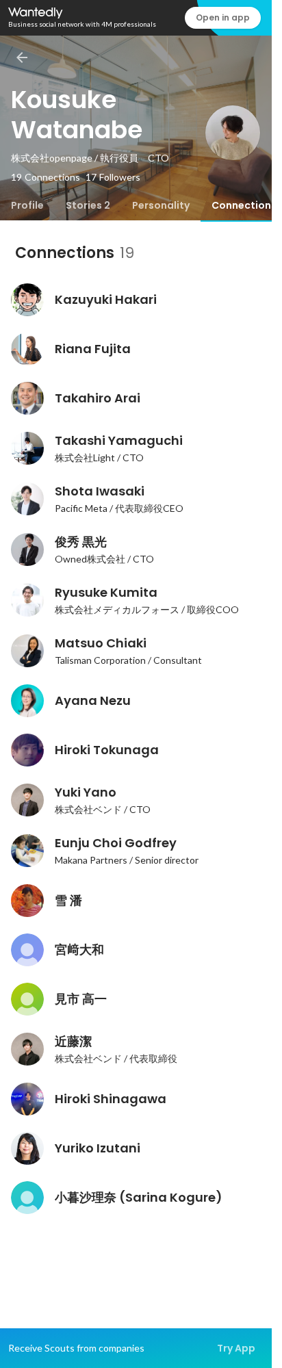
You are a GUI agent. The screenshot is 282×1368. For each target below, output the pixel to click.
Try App (236, 1348)
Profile (27, 205)
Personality (161, 205)
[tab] (27, 205)
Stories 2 (88, 205)
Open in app (223, 17)
